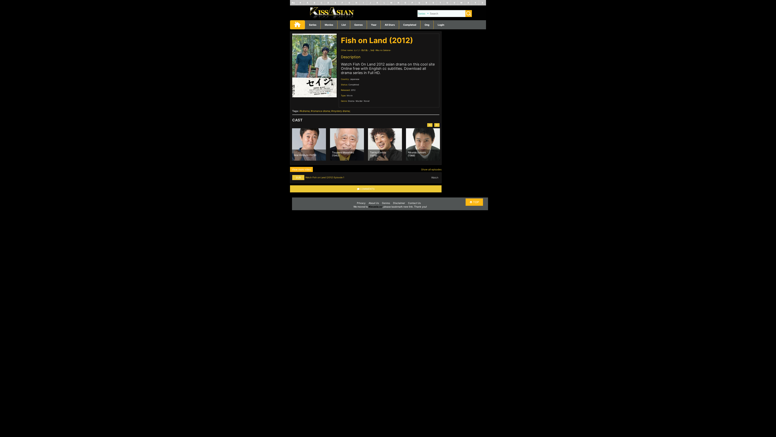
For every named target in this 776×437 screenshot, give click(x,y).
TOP (475, 202)
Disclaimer (399, 203)
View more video (301, 169)
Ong (427, 24)
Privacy (361, 203)
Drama (351, 101)
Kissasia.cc (375, 206)
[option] (309, 144)
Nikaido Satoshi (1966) (417, 154)
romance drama (321, 110)
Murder (359, 101)
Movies (329, 24)
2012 (353, 90)
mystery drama (341, 110)
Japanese (354, 79)
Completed (409, 24)
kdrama (305, 110)
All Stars (390, 24)
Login (441, 24)
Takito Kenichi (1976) (378, 154)
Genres (386, 203)
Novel (366, 101)
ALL (293, 3)
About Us (374, 203)
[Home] (388, 19)
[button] (429, 125)
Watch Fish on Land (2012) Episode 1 (324, 177)
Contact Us (414, 203)
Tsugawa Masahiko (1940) (343, 154)
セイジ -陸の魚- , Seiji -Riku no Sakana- (372, 50)
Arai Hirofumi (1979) (305, 155)
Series (312, 24)
